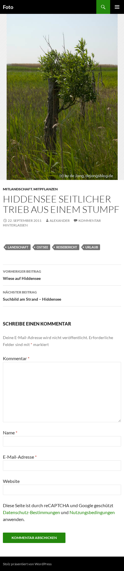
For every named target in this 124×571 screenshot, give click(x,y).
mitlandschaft (17, 189)
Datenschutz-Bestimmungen (31, 512)
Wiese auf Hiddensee (22, 275)
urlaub (91, 247)
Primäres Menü (117, 7)
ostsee (42, 247)
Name (10, 432)
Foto (8, 7)
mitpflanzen (45, 189)
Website (11, 481)
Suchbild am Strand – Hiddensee (32, 296)
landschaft (18, 247)
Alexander (60, 220)
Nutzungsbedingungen (92, 512)
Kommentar (16, 358)
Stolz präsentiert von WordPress (27, 564)
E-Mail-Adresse (20, 457)
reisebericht (66, 247)
